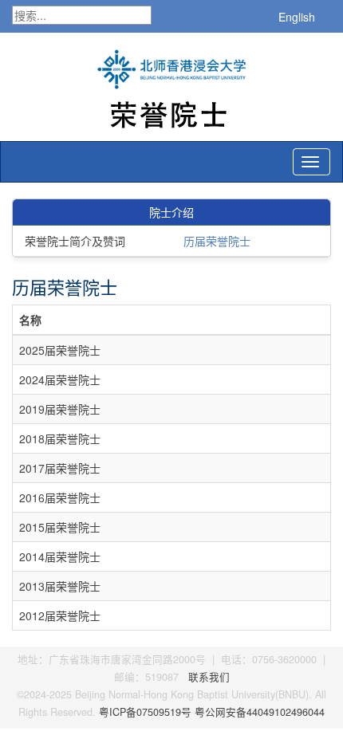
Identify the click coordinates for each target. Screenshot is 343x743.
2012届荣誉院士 (60, 615)
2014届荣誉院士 (60, 556)
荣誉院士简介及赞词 (75, 241)
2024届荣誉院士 (60, 379)
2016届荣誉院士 (60, 497)
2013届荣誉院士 (60, 586)
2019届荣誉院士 (60, 409)
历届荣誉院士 (216, 241)
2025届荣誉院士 (60, 350)
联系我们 (209, 677)
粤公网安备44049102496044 (260, 712)
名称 (30, 320)
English (296, 17)
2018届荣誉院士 (60, 438)
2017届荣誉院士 (60, 468)
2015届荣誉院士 (60, 527)
